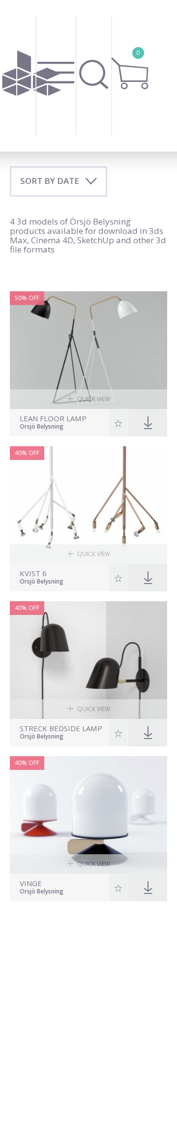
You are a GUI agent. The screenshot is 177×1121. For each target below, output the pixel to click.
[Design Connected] (31, 76)
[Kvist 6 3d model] (88, 505)
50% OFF (27, 298)
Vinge (31, 883)
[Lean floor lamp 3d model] (88, 350)
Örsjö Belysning (41, 427)
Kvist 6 (33, 573)
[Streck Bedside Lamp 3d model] (88, 660)
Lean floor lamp (53, 418)
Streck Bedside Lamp (61, 728)
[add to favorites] (118, 422)
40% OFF (27, 453)
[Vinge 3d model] (88, 815)
